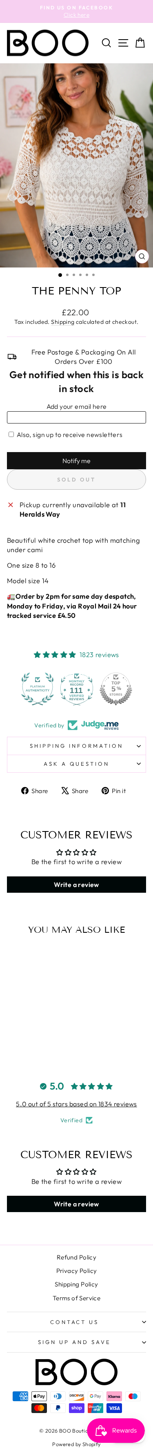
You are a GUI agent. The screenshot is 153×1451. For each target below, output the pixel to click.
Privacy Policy (76, 1271)
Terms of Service (77, 1298)
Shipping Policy (76, 1284)
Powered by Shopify (76, 1444)
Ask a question (77, 763)
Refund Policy (76, 1257)
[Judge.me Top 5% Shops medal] (116, 689)
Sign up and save (74, 1342)
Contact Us (74, 1322)
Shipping (62, 321)
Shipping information (76, 745)
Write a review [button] (76, 884)
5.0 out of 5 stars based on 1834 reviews (76, 1104)
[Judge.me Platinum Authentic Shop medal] (37, 689)
